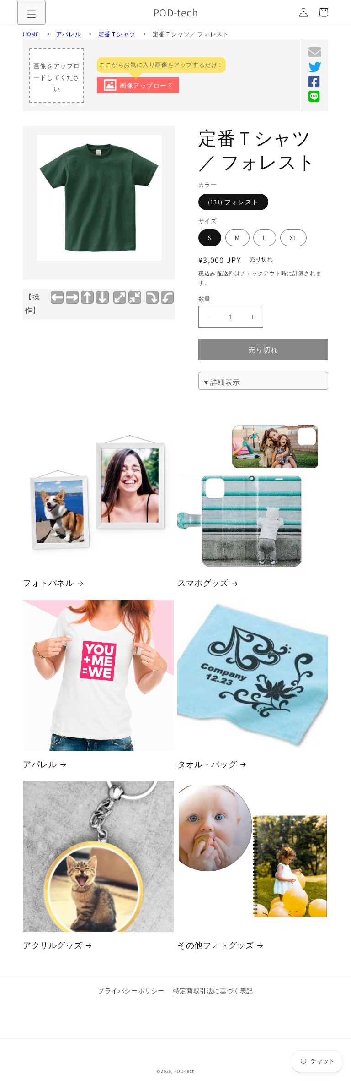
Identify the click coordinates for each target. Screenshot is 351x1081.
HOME (31, 34)
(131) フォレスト (233, 202)
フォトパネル (48, 583)
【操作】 (32, 303)
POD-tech (184, 1071)
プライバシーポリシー (131, 991)
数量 (204, 299)
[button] (31, 14)
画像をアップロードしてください (56, 77)
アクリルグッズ (52, 945)
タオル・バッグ (207, 764)
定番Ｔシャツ (117, 34)
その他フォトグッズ (215, 945)
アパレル (68, 34)
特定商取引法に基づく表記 (213, 991)
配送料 (225, 273)
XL (293, 238)
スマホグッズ (203, 583)
